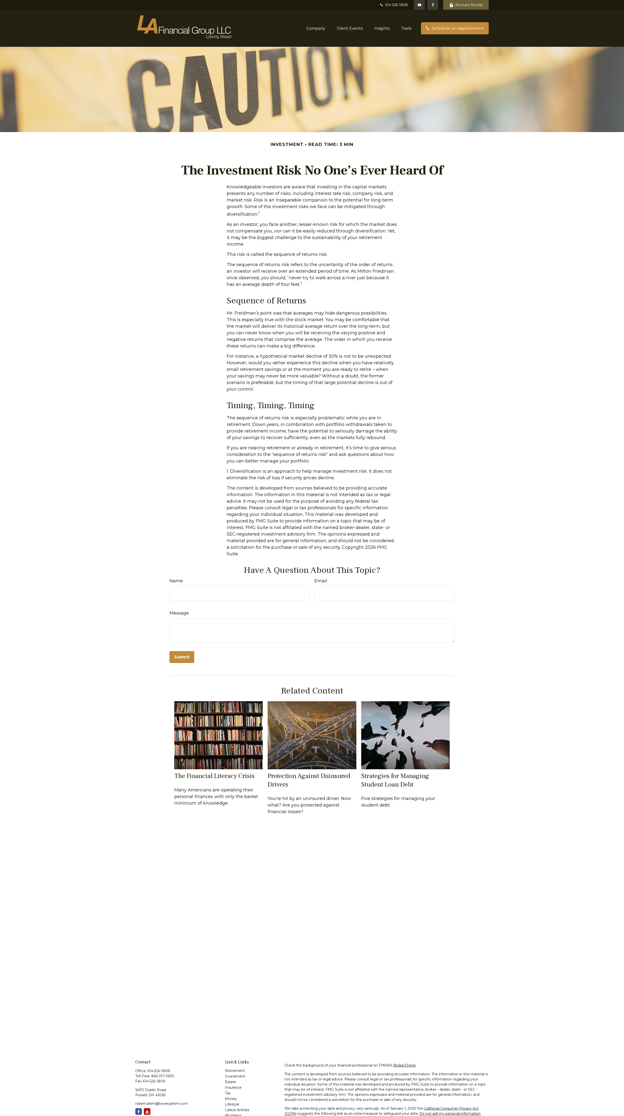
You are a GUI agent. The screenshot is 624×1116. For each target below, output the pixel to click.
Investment (235, 1076)
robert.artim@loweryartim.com (161, 1103)
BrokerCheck (404, 1065)
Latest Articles (237, 1110)
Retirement (235, 1070)
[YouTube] (419, 5)
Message (179, 613)
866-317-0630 (162, 1076)
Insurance (233, 1087)
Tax (228, 1093)
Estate (230, 1082)
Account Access (469, 5)
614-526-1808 (396, 5)
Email (320, 581)
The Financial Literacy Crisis (214, 776)
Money (231, 1099)
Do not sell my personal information (449, 1113)
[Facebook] (432, 5)
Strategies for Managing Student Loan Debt (395, 780)
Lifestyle (232, 1104)
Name (176, 581)
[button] (315, 28)
